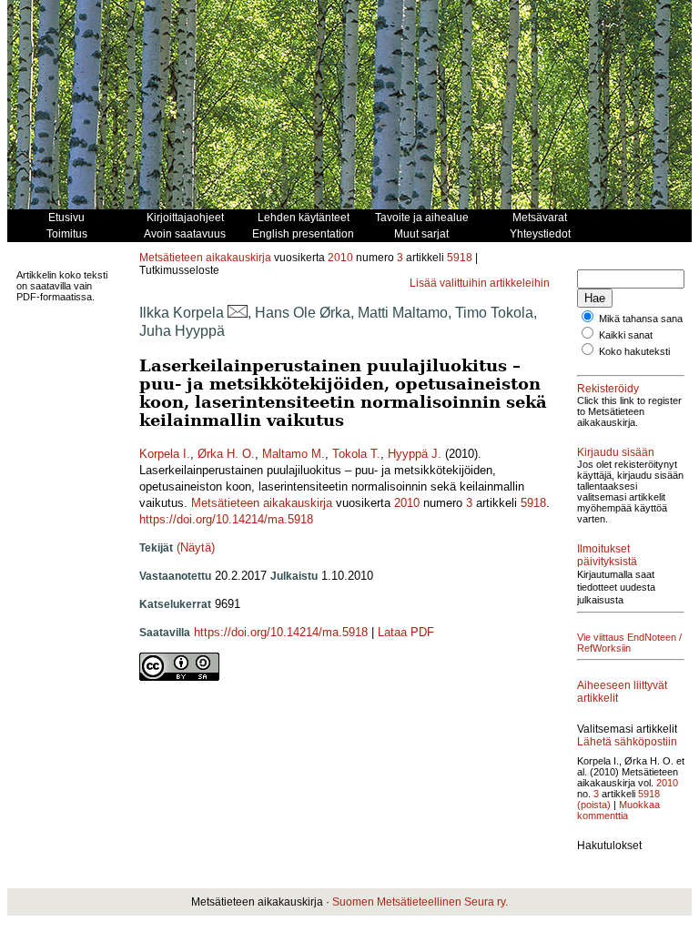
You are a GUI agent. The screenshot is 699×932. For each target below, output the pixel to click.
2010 (340, 257)
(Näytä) (196, 547)
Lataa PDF (406, 632)
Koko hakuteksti (634, 351)
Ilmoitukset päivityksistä (607, 555)
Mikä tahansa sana (641, 318)
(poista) (594, 804)
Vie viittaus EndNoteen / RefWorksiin (629, 642)
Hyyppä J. (414, 454)
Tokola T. (356, 454)
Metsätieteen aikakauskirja (205, 257)
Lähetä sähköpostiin (627, 741)
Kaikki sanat (626, 334)
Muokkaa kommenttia (618, 810)
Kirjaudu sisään (615, 452)
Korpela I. (164, 454)
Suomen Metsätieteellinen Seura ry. (420, 902)
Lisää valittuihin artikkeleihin (480, 283)
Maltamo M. (293, 454)
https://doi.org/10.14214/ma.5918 (226, 519)
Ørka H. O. (226, 454)
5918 (459, 257)
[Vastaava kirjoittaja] (238, 312)
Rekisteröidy (608, 388)
